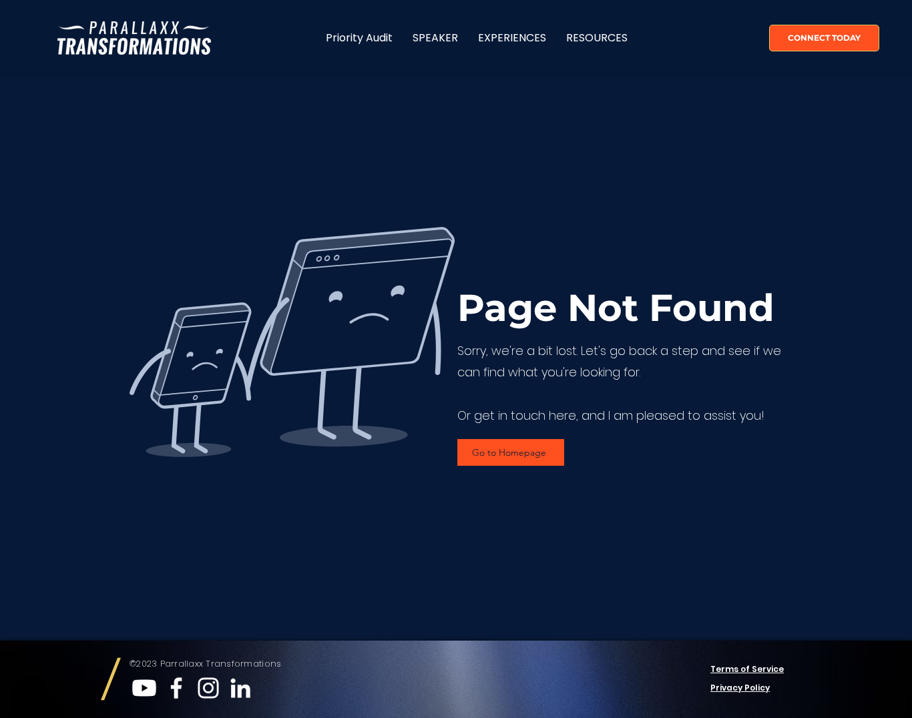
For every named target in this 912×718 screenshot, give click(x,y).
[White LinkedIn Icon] (240, 688)
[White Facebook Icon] (176, 688)
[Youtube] (144, 688)
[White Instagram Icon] (208, 688)
